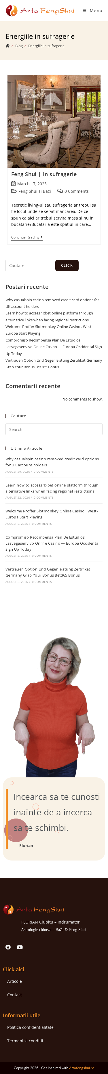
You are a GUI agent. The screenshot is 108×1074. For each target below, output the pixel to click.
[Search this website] (54, 429)
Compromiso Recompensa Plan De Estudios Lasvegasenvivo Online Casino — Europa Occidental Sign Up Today (53, 346)
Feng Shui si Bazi (34, 191)
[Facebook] (8, 947)
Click (67, 265)
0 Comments (77, 191)
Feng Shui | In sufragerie (44, 174)
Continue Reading (27, 237)
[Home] (7, 45)
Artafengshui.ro (81, 1067)
